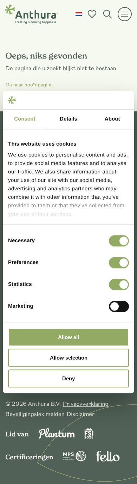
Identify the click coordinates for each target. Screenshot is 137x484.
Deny (68, 378)
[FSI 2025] (88, 436)
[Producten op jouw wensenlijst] (92, 14)
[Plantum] (56, 436)
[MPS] (74, 459)
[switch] (119, 262)
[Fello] (107, 459)
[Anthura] (31, 14)
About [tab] (112, 119)
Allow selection (68, 358)
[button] (79, 14)
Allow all (68, 337)
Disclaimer (81, 414)
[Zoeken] (107, 14)
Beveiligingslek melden (35, 414)
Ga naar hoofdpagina (29, 85)
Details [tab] (68, 119)
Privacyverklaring (86, 404)
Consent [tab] (24, 119)
